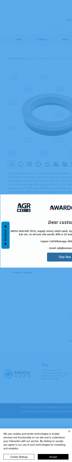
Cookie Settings (19, 457)
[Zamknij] (67, 433)
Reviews (5, 235)
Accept (53, 457)
